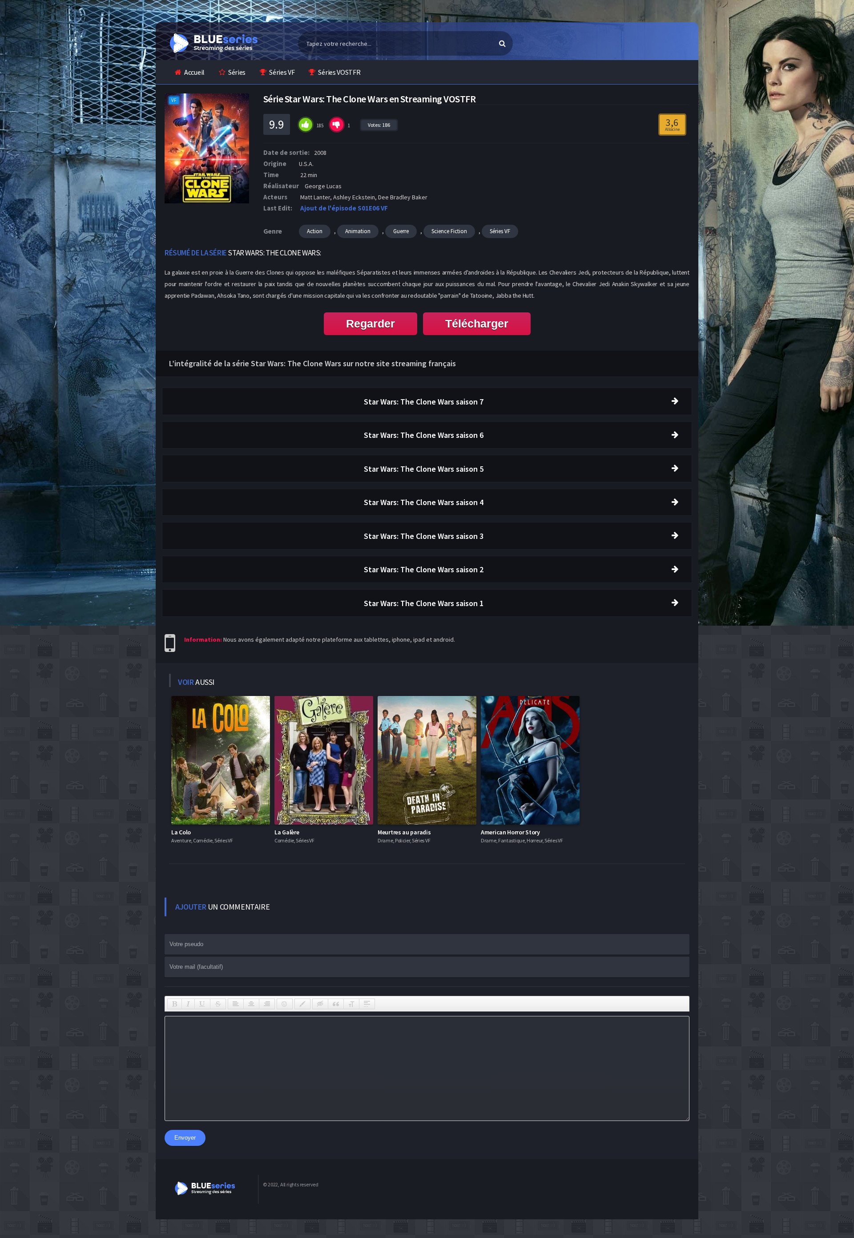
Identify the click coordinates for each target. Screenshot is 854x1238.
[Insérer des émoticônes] (285, 1004)
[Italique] (188, 1004)
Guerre (401, 231)
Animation (358, 231)
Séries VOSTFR (339, 72)
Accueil (194, 72)
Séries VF (281, 72)
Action (314, 231)
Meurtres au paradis (404, 832)
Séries (237, 72)
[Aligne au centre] (251, 1004)
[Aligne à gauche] (236, 1004)
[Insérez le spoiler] (367, 1004)
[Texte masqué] (320, 1004)
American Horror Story (510, 832)
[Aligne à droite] (267, 1004)
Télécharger (476, 323)
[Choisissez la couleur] (302, 1004)
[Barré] (218, 1004)
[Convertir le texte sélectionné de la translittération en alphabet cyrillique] (351, 1004)
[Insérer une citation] (336, 1004)
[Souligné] (202, 1004)
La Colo (181, 832)
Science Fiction (449, 231)
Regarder (370, 323)
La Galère (286, 832)
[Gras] (174, 1004)
